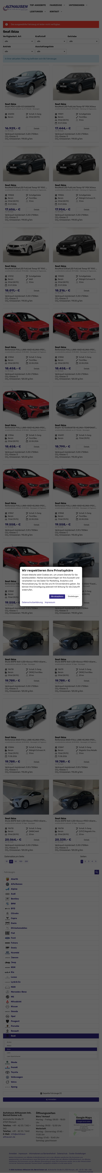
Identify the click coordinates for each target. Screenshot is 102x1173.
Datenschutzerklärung (32, 602)
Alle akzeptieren (57, 596)
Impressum (50, 602)
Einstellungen (73, 596)
